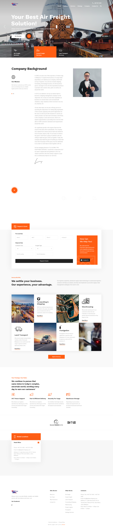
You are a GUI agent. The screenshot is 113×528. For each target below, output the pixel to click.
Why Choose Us (53, 499)
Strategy (80, 6)
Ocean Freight (68, 497)
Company (87, 6)
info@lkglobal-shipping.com (90, 498)
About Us (52, 494)
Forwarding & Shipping (42, 305)
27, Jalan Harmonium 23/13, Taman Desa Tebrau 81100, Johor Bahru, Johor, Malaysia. (91, 502)
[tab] (21, 229)
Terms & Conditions (52, 522)
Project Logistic (69, 507)
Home (59, 6)
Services (72, 6)
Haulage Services (69, 512)
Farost (63, 524)
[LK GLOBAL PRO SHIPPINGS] (15, 4)
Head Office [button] (17, 445)
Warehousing (87, 309)
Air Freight (67, 494)
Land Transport (21, 337)
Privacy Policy (62, 522)
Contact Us (95, 6)
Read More (40, 318)
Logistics (65, 6)
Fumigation (64, 333)
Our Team (52, 497)
